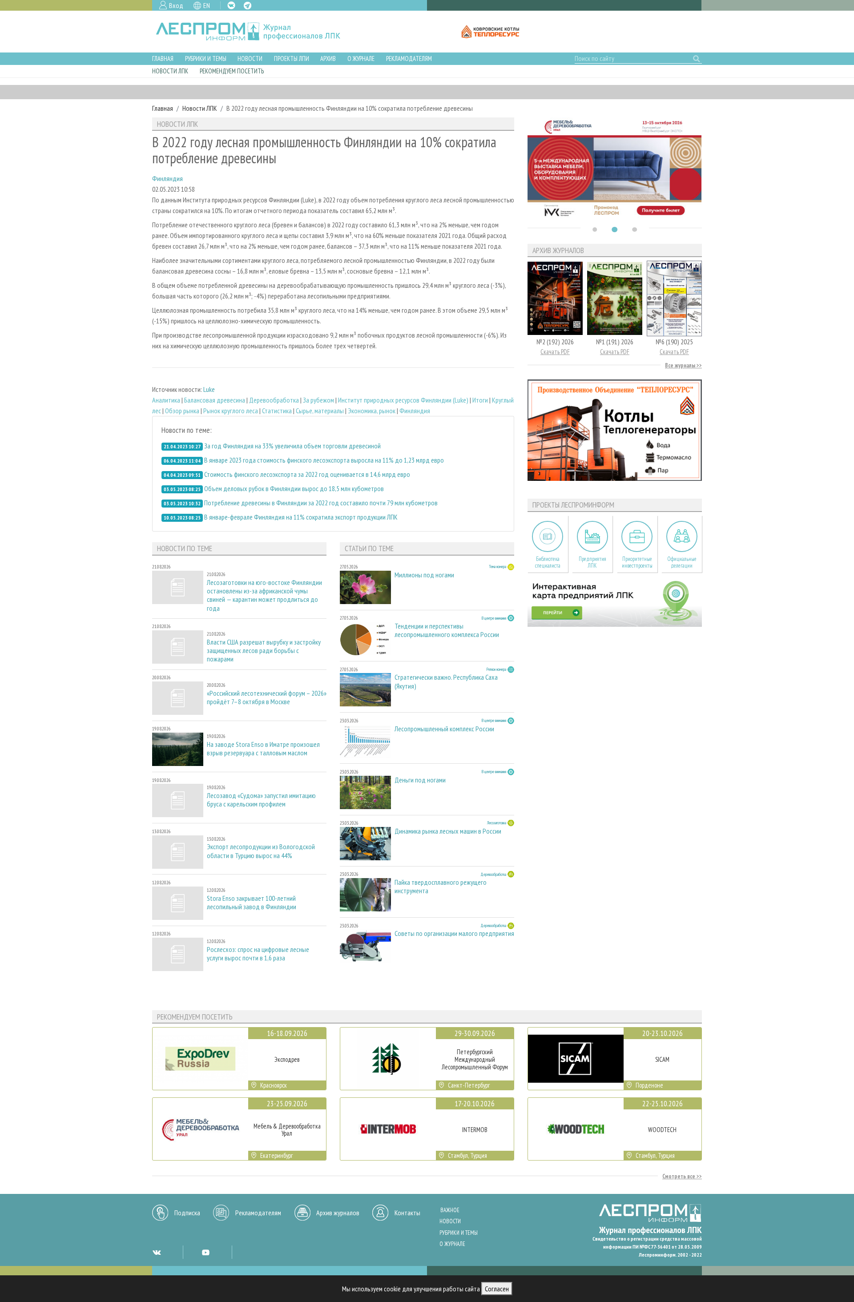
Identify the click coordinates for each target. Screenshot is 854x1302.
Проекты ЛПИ (291, 58)
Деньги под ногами (420, 780)
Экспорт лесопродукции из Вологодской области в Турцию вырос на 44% (261, 850)
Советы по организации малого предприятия (454, 933)
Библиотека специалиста (547, 562)
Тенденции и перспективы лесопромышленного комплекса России (447, 630)
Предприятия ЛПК (592, 562)
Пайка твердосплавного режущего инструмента (441, 886)
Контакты (407, 1212)
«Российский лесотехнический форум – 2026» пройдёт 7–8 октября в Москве (266, 697)
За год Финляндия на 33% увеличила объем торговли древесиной (292, 445)
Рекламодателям (409, 58)
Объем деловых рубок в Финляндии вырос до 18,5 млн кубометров (294, 488)
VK (231, 5)
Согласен (497, 1288)
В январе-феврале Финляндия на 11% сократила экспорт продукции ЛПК (301, 516)
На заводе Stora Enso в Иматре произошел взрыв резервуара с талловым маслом (263, 748)
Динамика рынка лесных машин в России (448, 831)
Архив (328, 58)
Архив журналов (337, 1212)
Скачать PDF (555, 351)
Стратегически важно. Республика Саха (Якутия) (446, 681)
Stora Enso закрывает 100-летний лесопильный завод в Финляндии (251, 902)
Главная (162, 58)
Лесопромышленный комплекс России (444, 729)
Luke (209, 389)
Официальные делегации (682, 562)
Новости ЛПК (170, 71)
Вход (176, 5)
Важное (449, 1210)
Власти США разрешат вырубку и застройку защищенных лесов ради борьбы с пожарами (264, 650)
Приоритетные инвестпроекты (637, 562)
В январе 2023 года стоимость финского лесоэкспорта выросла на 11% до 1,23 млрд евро (324, 459)
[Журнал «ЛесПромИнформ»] (255, 31)
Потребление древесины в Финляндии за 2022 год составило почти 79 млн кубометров (321, 502)
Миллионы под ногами (424, 575)
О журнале (361, 58)
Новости (250, 58)
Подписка (187, 1212)
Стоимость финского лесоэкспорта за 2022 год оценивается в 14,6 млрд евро (307, 474)
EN (206, 5)
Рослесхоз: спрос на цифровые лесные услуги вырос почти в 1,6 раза (258, 953)
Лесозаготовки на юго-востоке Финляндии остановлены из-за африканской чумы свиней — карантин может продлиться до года (264, 595)
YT (205, 1252)
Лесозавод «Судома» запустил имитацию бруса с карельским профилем (261, 799)
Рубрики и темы (205, 58)
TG (247, 5)
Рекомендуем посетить (232, 71)
